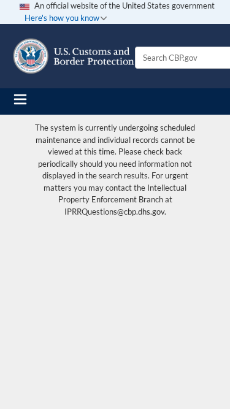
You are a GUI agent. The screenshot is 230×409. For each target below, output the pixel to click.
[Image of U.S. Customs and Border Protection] (73, 56)
